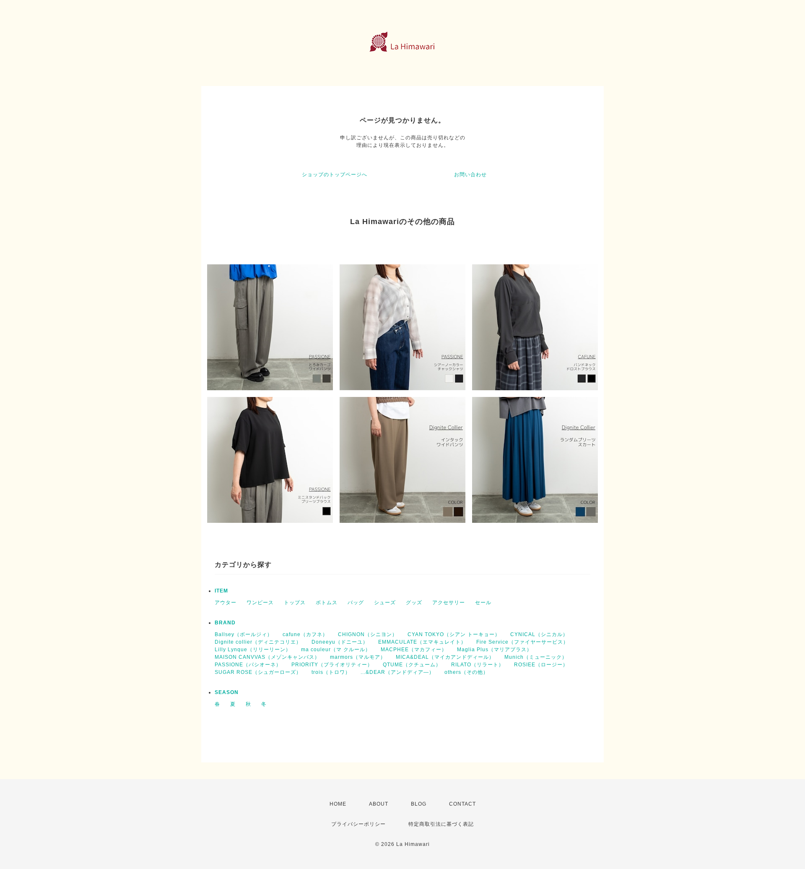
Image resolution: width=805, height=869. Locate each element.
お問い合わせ (470, 174)
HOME (338, 804)
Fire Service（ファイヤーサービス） (522, 642)
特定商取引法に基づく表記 (441, 824)
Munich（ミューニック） (535, 657)
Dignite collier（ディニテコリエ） (258, 642)
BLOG (418, 804)
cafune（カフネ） (305, 634)
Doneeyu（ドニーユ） (340, 642)
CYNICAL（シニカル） (539, 634)
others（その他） (466, 672)
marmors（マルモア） (358, 657)
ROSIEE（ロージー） (541, 665)
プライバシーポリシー (358, 824)
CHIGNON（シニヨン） (367, 634)
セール (483, 602)
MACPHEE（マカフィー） (414, 649)
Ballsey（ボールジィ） (244, 634)
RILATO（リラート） (477, 665)
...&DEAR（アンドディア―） (397, 672)
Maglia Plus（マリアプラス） (494, 649)
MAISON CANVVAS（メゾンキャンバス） (267, 657)
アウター (225, 602)
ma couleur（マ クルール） (336, 649)
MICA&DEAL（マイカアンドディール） (445, 657)
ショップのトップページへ (334, 174)
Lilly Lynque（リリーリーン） (253, 649)
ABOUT (378, 804)
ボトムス (327, 602)
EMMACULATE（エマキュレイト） (422, 642)
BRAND (225, 623)
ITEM (221, 591)
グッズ (414, 602)
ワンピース (260, 602)
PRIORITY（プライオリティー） (332, 665)
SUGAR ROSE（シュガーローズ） (258, 672)
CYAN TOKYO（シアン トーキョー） (454, 634)
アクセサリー (448, 602)
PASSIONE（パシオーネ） (248, 665)
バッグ (356, 602)
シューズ (385, 602)
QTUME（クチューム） (412, 665)
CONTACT (462, 804)
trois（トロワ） (331, 672)
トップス (295, 602)
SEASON (227, 692)
